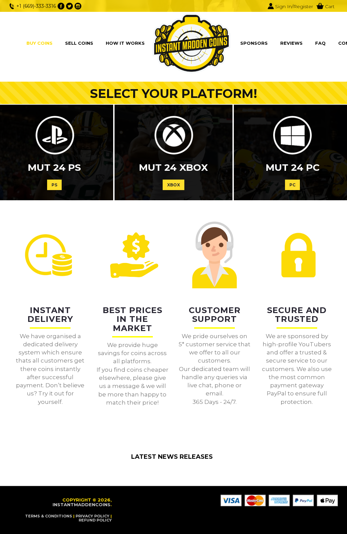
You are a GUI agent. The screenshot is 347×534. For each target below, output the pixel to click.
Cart (329, 6)
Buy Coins (39, 43)
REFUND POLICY (95, 520)
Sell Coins (79, 43)
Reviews (291, 43)
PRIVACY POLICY (92, 516)
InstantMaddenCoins (81, 504)
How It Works (125, 43)
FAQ (320, 43)
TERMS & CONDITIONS (48, 516)
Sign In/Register (293, 6)
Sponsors (254, 43)
